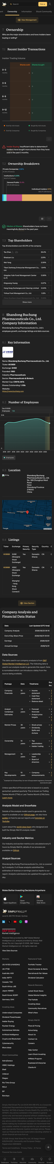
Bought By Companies (38, 131)
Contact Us (32, 1039)
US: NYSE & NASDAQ (11, 965)
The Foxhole (33, 1000)
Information (26, 11)
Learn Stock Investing (37, 1054)
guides (5, 818)
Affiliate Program (35, 1059)
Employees (10, 458)
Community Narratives (37, 1008)
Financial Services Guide (12, 1152)
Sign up (42, 4)
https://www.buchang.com (13, 391)
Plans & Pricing (34, 1026)
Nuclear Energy (8, 1026)
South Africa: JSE (9, 986)
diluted (21, 229)
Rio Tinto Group (8, 1083)
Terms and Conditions (11, 1148)
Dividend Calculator (36, 978)
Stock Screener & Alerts (37, 969)
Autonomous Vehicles (10, 1030)
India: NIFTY (7, 978)
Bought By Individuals (38, 126)
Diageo (5, 1078)
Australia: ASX (8, 973)
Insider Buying (8, 1021)
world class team (24, 827)
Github (16, 850)
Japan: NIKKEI (8, 991)
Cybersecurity (8, 1043)
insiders (10, 149)
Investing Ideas (34, 1004)
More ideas (6, 1048)
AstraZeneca (7, 1061)
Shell (4, 1069)
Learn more (7, 798)
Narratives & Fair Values (37, 973)
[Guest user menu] (50, 4)
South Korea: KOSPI (10, 995)
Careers (31, 1043)
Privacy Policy (26, 1148)
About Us (32, 1034)
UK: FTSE (6, 969)
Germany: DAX (8, 999)
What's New (33, 1013)
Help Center (33, 1050)
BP (3, 1091)
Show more (27, 302)
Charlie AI (32, 1067)
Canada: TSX (7, 982)
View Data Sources (9, 951)
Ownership (12, 11)
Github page (29, 814)
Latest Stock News (35, 991)
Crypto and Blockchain (11, 1039)
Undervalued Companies (12, 1013)
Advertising (33, 1030)
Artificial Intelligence (10, 1034)
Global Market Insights (37, 995)
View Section (29, 603)
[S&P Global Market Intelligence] (11, 932)
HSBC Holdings (8, 1065)
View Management (29, 20)
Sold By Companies (12, 131)
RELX (4, 1087)
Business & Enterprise (37, 1063)
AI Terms (37, 1148)
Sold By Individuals (12, 126)
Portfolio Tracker (35, 965)
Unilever (5, 1074)
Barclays (5, 1096)
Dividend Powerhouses (11, 1017)
